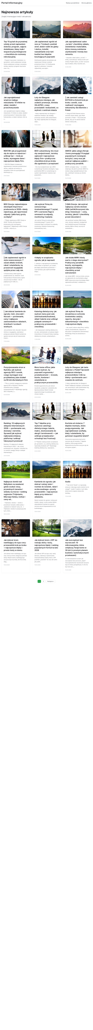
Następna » (50, 581)
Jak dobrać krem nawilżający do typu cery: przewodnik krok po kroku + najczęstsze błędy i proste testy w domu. (15, 545)
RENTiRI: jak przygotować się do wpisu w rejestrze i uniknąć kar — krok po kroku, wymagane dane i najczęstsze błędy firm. (15, 156)
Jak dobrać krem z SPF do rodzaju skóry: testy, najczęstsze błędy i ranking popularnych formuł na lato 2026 (46, 545)
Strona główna (86, 3)
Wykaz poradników (72, 3)
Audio (67, 482)
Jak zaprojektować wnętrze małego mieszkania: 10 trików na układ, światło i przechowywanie (14, 102)
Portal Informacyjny (11, 3)
